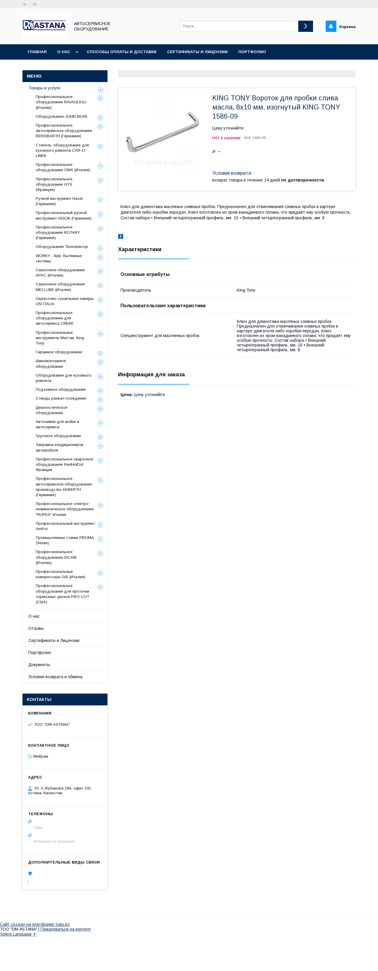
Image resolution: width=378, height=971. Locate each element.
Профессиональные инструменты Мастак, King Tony (60, 337)
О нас (63, 52)
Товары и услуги (44, 88)
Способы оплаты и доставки (122, 52)
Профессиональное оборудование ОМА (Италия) (63, 167)
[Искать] (305, 26)
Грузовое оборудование (58, 436)
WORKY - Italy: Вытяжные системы (59, 258)
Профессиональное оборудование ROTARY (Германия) (58, 232)
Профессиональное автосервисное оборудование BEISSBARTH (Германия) (64, 130)
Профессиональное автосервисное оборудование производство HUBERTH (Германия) (64, 486)
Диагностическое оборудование (51, 410)
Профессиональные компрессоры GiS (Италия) (60, 574)
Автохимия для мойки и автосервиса (57, 424)
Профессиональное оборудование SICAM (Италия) (56, 557)
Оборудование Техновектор (62, 246)
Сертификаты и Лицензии (53, 640)
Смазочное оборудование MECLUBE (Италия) (60, 287)
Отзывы (36, 628)
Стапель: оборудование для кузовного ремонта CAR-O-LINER (62, 150)
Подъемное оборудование (61, 389)
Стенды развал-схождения (61, 398)
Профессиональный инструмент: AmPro (66, 526)
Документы (39, 664)
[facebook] (120, 237)
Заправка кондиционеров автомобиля (59, 447)
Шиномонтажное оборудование (51, 363)
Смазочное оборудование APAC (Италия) (60, 272)
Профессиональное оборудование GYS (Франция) (54, 184)
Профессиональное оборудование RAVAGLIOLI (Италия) (61, 101)
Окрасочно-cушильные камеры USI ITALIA (65, 301)
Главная (37, 52)
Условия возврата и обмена (55, 676)
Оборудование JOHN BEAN (61, 116)
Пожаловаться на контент (65, 929)
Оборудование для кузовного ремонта (64, 378)
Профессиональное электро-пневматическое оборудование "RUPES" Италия (65, 508)
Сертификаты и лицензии (197, 52)
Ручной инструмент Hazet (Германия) (59, 201)
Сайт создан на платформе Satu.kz (35, 924)
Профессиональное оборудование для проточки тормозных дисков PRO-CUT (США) (62, 593)
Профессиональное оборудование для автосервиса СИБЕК (54, 318)
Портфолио (252, 52)
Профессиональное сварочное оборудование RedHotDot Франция (64, 464)
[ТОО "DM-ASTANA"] (44, 36)
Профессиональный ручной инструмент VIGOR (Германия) (64, 215)
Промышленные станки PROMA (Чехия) (65, 540)
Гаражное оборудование (59, 352)
